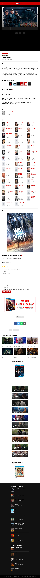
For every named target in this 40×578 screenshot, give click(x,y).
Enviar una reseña (6, 291)
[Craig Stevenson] (28, 152)
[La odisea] (12, 505)
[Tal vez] (12, 564)
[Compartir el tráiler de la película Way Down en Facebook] (15, 323)
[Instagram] (37, 1)
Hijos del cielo (17, 411)
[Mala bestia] (12, 569)
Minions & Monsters (18, 528)
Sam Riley (20, 128)
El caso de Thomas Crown (19, 403)
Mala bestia (17, 568)
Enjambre (4, 344)
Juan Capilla (20, 168)
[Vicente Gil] (16, 147)
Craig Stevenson (34, 151)
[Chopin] (20, 425)
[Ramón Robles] (3, 187)
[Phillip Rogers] (28, 181)
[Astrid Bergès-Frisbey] (16, 124)
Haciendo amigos (18, 552)
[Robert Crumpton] (3, 192)
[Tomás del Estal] (28, 169)
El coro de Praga (30, 355)
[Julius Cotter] (16, 152)
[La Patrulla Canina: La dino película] (12, 495)
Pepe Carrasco (21, 196)
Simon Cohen (33, 191)
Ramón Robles (8, 185)
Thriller (6, 53)
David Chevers (21, 162)
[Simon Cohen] (28, 192)
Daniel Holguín (33, 134)
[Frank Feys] (28, 141)
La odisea (16, 504)
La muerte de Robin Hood (19, 523)
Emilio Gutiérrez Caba (9, 134)
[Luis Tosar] (28, 129)
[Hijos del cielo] (20, 410)
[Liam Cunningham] (3, 129)
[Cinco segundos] (20, 432)
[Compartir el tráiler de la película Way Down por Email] (24, 323)
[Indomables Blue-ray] (20, 477)
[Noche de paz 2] (20, 418)
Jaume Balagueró (9, 111)
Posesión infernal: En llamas (20, 488)
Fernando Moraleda (20, 174)
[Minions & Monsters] (12, 530)
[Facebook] (31, 1)
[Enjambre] (20, 389)
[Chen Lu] (16, 158)
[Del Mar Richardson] (3, 164)
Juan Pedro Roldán (33, 197)
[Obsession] (12, 519)
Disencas (34, 576)
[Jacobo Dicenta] (28, 164)
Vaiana (16, 509)
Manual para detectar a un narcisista (22, 447)
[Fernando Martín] (3, 147)
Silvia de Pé (8, 179)
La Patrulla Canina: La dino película (21, 493)
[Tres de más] (12, 559)
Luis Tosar (33, 128)
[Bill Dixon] (28, 147)
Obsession (17, 518)
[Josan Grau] (16, 187)
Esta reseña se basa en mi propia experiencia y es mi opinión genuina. (16, 289)
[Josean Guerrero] (3, 204)
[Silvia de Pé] (3, 181)
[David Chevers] (16, 164)
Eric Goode (8, 156)
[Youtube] (35, 1)
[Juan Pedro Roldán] (28, 198)
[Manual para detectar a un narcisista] (20, 447)
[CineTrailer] (20, 3)
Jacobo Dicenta (34, 162)
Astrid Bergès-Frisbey (21, 123)
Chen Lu (19, 156)
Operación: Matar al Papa (19, 355)
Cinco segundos (17, 432)
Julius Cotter (20, 151)
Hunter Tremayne (34, 156)
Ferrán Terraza (9, 196)
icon (8, 340)
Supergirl (16, 533)
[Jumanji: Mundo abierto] (20, 454)
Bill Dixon (32, 145)
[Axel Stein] (16, 135)
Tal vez (16, 563)
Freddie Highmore (9, 122)
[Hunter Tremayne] (28, 158)
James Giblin (20, 139)
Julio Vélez (8, 174)
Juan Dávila (20, 191)
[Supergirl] (12, 535)
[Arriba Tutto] (20, 439)
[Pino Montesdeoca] (28, 175)
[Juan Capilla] (16, 169)
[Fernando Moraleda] (16, 175)
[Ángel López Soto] (16, 204)
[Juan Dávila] (16, 192)
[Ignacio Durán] (3, 169)
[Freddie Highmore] (3, 124)
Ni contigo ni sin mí (18, 547)
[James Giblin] (16, 141)
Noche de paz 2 (17, 344)
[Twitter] (33, 1)
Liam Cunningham (9, 128)
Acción (3, 53)
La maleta (16, 396)
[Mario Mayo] (28, 187)
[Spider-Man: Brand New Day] (12, 500)
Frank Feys (33, 139)
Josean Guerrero (9, 202)
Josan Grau (20, 185)
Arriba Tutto (16, 440)
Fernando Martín (9, 145)
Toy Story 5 (17, 539)
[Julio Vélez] (3, 175)
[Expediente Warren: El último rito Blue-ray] (20, 377)
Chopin (15, 425)
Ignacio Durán (8, 168)
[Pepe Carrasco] (16, 198)
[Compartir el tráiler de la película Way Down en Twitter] (18, 323)
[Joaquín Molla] (16, 181)
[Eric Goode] (3, 158)
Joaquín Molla (21, 179)
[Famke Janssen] (3, 141)
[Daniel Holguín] (28, 135)
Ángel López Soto (21, 202)
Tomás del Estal (34, 168)
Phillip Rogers (33, 179)
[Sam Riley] (16, 129)
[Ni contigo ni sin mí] (12, 548)
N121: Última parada (5, 355)
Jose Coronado (34, 122)
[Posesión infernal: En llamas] (12, 490)
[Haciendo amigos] (12, 554)
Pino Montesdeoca (33, 174)
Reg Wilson (8, 151)
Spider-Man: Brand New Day (20, 499)
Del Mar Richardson (8, 163)
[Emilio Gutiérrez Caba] (3, 135)
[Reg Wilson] (3, 152)
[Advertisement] (20, 42)
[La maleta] (20, 396)
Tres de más (17, 558)
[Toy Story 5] (12, 540)
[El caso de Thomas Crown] (20, 403)
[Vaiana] (12, 511)
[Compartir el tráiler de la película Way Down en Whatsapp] (21, 323)
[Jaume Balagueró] (3, 113)
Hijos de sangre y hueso (31, 344)
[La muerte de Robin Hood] (12, 524)
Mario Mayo (33, 185)
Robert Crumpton (9, 191)
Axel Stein (20, 134)
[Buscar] (36, 3)
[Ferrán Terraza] (3, 198)
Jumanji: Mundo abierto (19, 454)
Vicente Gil (20, 145)
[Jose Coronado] (28, 124)
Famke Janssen (9, 139)
